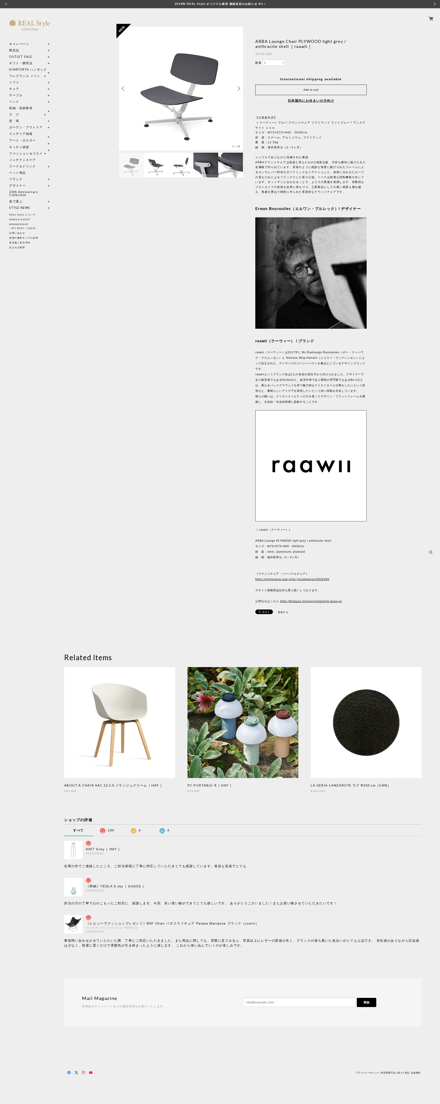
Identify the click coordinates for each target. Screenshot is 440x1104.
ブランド (15, 179)
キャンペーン (19, 43)
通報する (283, 612)
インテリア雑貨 (29, 133)
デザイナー (17, 185)
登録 (366, 1002)
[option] (181, 88)
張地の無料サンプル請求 (23, 237)
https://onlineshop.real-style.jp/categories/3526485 (292, 579)
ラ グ (14, 114)
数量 (258, 62)
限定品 (14, 50)
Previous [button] (123, 88)
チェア (15, 88)
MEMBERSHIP (18, 224)
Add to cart (311, 89)
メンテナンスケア (22, 159)
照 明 (14, 120)
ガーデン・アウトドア (26, 127)
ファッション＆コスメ (26, 153)
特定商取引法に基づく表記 (395, 1072)
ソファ (22, 82)
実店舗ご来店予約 (19, 242)
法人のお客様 (17, 247)
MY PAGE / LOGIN (23, 228)
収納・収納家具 (29, 108)
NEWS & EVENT (19, 219)
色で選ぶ (15, 201)
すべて (78, 830)
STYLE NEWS (19, 207)
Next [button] (238, 88)
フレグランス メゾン (24, 76)
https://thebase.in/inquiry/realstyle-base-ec (311, 601)
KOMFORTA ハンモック (28, 69)
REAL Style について (22, 214)
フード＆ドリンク (22, 166)
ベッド (14, 101)
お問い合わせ (17, 233)
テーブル (15, 95)
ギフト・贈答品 (21, 63)
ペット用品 (17, 172)
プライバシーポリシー (368, 1072)
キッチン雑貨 (29, 147)
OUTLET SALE (20, 56)
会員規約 (416, 1072)
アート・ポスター (29, 140)
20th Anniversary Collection (23, 193)
